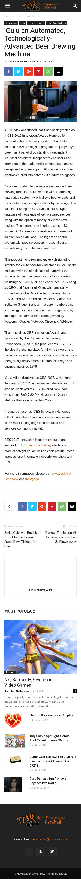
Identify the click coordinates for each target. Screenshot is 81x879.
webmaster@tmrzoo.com (49, 839)
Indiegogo (32, 479)
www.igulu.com (62, 473)
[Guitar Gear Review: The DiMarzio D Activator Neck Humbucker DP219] (15, 760)
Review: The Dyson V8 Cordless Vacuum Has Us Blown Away (61, 537)
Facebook (11, 479)
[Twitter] (52, 851)
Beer (38, 16)
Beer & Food (24, 16)
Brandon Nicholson (16, 690)
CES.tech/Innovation (35, 445)
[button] (75, 6)
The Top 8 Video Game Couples (51, 715)
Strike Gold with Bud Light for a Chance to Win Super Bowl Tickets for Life (22, 539)
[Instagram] (40, 851)
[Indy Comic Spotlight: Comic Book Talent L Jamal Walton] (15, 741)
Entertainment (36, 22)
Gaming (10, 672)
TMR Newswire (17, 61)
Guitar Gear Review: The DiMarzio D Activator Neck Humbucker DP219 (52, 761)
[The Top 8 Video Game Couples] (13, 720)
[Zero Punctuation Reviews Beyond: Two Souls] (13, 784)
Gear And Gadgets (57, 22)
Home (8, 16)
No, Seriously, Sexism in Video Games (28, 682)
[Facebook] (29, 851)
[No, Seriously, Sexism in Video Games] (40, 647)
